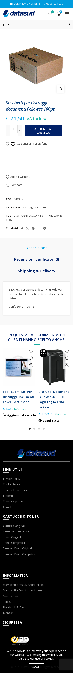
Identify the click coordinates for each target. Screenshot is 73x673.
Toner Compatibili (14, 543)
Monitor (8, 613)
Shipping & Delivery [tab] (36, 270)
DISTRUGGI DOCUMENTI (29, 215)
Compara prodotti (14, 501)
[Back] (6, 24)
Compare (16, 185)
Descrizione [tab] (36, 247)
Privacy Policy (11, 479)
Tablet (7, 602)
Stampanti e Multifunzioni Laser (23, 590)
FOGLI (10, 220)
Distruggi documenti (34, 207)
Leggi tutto (51, 420)
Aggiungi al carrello (43, 130)
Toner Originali (12, 537)
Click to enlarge (60, 89)
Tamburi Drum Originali (17, 548)
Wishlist (52, 12)
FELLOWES (56, 215)
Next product (67, 24)
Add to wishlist (20, 177)
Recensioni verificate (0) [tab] (36, 259)
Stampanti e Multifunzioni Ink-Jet (23, 585)
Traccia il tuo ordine (15, 490)
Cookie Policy (11, 484)
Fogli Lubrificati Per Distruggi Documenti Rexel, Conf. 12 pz (18, 397)
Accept (36, 666)
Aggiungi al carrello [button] (21, 415)
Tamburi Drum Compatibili (19, 554)
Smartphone (10, 596)
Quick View (31, 365)
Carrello (8, 507)
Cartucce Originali (14, 526)
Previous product (57, 24)
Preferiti (8, 496)
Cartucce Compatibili (16, 531)
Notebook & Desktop (16, 607)
